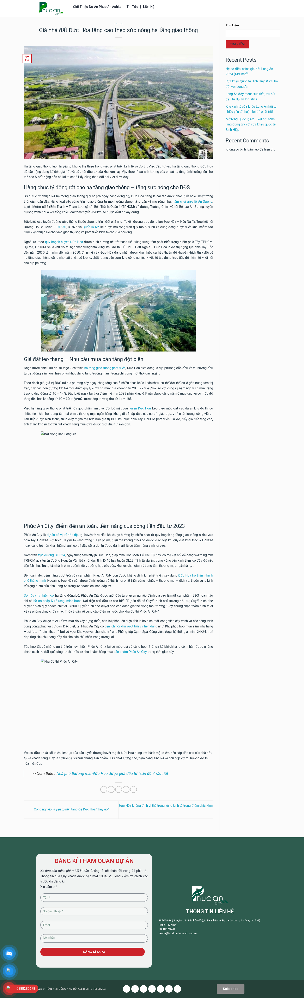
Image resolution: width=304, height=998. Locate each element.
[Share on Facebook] (103, 789)
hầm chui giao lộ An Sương (192, 201)
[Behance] (177, 989)
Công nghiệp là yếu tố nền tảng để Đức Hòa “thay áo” (71, 809)
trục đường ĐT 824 (51, 555)
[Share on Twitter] (111, 789)
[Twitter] (135, 989)
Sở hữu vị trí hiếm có (39, 595)
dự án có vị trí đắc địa (63, 535)
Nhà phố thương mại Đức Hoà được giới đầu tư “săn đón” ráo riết (112, 773)
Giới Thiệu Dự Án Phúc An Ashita (97, 7)
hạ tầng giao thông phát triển (105, 368)
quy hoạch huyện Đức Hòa (64, 242)
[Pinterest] (152, 989)
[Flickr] (169, 989)
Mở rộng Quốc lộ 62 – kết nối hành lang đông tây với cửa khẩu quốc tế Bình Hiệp (250, 124)
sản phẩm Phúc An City (130, 652)
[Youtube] (143, 989)
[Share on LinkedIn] (133, 789)
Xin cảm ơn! (48, 887)
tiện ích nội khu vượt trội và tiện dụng (131, 626)
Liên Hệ (148, 7)
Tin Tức (132, 7)
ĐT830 (61, 227)
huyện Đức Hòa (140, 408)
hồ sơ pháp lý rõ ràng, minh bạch (57, 601)
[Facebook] (126, 989)
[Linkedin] (160, 989)
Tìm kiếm (232, 25)
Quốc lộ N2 (91, 227)
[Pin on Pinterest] (126, 789)
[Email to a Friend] (118, 789)
